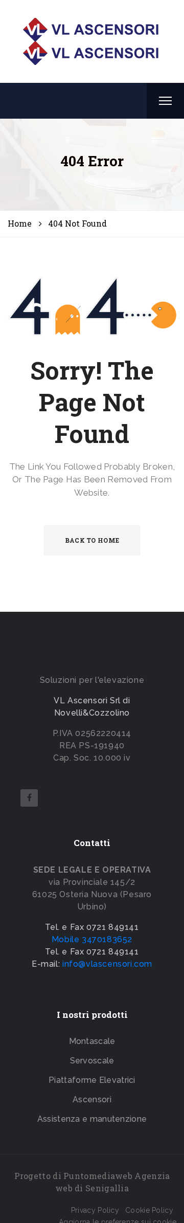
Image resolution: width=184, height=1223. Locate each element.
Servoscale (92, 1060)
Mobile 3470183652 (92, 939)
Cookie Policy (149, 1210)
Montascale (92, 1041)
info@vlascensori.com (107, 964)
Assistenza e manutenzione (92, 1119)
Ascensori (92, 1099)
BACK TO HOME (92, 540)
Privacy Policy (95, 1210)
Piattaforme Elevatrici (92, 1080)
